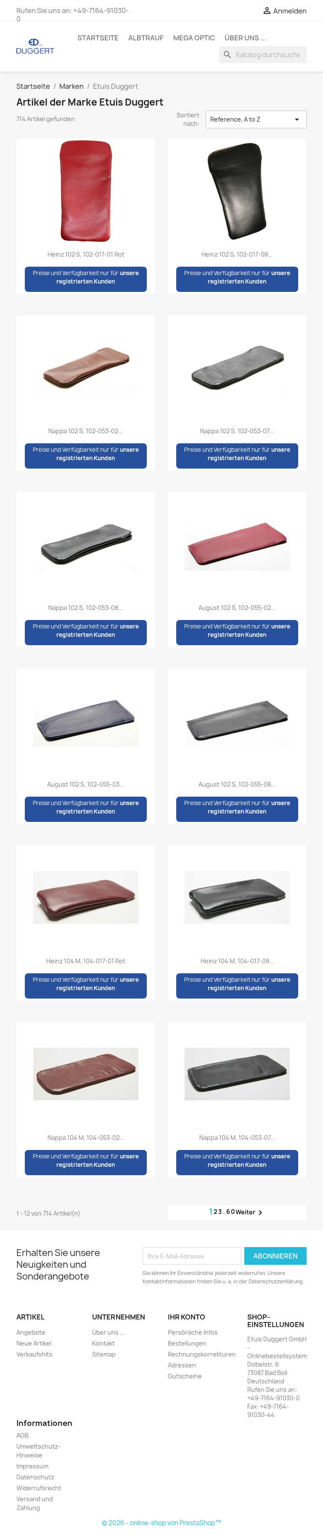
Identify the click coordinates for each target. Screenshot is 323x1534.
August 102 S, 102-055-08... (237, 784)
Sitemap (104, 1354)
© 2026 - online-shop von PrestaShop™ (161, 1522)
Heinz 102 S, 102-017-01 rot (86, 254)
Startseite (98, 37)
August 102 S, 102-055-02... (237, 608)
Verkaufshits (34, 1354)
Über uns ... (246, 37)
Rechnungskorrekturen (202, 1354)
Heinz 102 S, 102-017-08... (237, 254)
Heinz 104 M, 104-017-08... (237, 961)
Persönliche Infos (193, 1332)
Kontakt (103, 1343)
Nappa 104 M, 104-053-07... (237, 1138)
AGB (22, 1435)
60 (231, 1212)
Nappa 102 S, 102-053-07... (237, 431)
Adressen (182, 1365)
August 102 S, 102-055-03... (85, 784)
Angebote (30, 1332)
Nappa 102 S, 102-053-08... (85, 608)
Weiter (250, 1213)
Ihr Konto (186, 1317)
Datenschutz (35, 1477)
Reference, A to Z (256, 119)
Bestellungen (187, 1343)
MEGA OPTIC (194, 37)
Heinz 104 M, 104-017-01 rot (85, 961)
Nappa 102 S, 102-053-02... (85, 431)
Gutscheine (185, 1376)
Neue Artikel (33, 1343)
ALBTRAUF (146, 37)
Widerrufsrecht (38, 1488)
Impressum (32, 1466)
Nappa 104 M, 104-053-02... (86, 1138)
